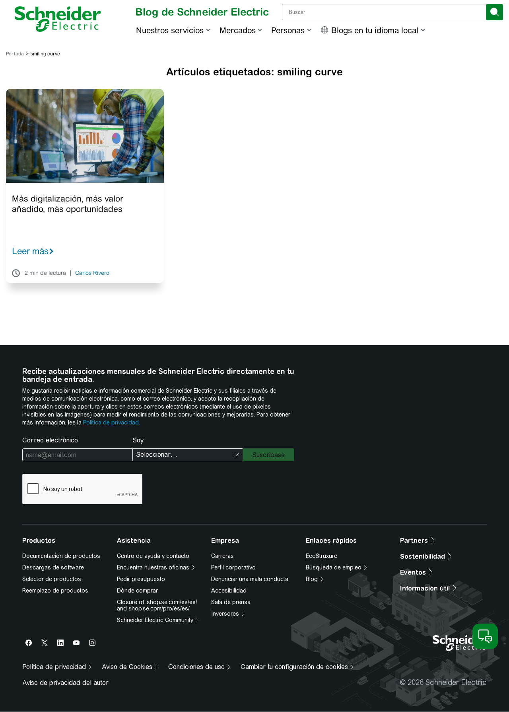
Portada (15, 54)
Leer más (30, 251)
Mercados (238, 30)
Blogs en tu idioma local (374, 30)
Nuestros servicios (170, 30)
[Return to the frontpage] (58, 19)
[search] (494, 12)
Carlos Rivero (92, 273)
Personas (288, 30)
